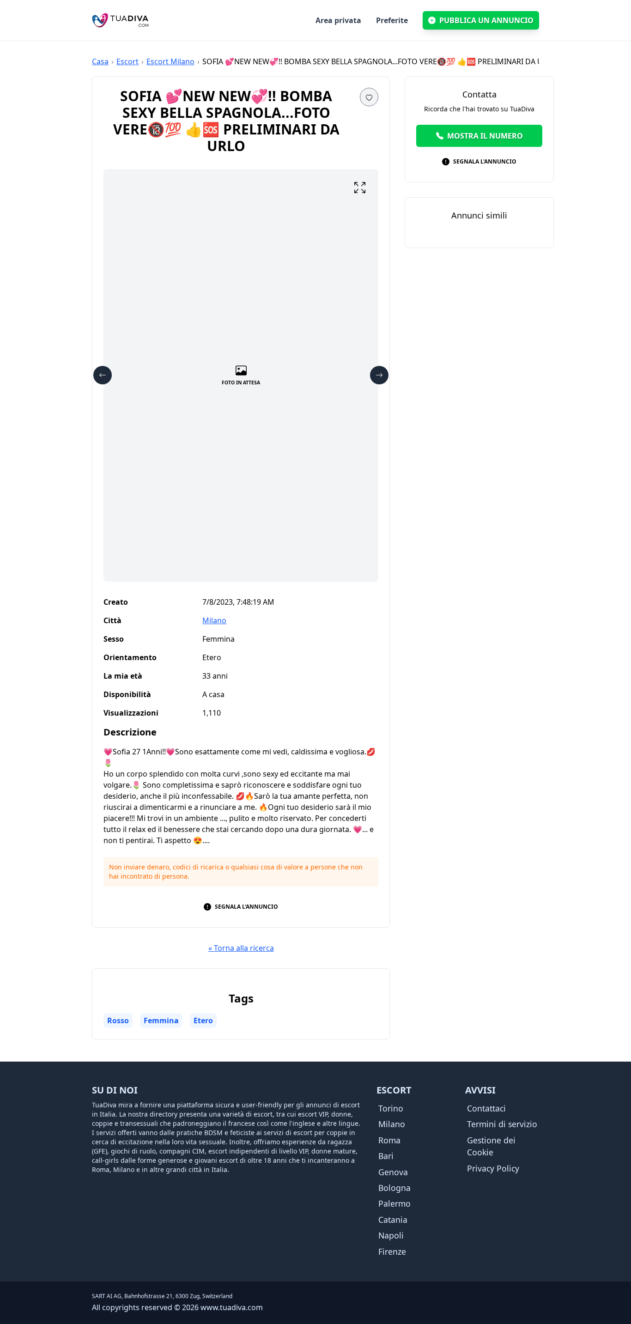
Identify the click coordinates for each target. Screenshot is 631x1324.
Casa (100, 61)
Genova (393, 1172)
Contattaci (486, 1108)
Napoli (391, 1235)
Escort (127, 61)
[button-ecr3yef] (369, 97)
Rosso (118, 1020)
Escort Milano (170, 61)
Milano (214, 620)
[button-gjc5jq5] (379, 375)
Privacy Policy (493, 1168)
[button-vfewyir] (102, 375)
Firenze (392, 1251)
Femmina (161, 1020)
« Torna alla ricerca (241, 948)
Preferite (392, 20)
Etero (203, 1020)
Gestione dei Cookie (491, 1146)
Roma (389, 1140)
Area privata (338, 20)
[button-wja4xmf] (360, 187)
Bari (386, 1155)
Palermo (394, 1203)
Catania (392, 1219)
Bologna (394, 1187)
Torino (390, 1108)
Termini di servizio (502, 1124)
